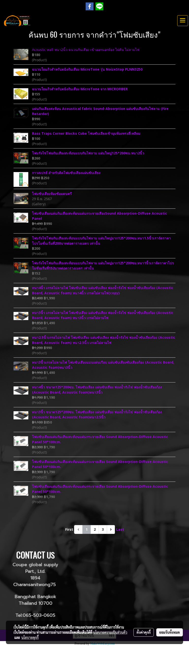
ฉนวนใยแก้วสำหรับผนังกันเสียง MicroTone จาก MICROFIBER (80, 89)
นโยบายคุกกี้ (30, 637)
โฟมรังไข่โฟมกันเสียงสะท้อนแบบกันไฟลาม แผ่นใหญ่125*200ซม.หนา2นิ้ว (88, 153)
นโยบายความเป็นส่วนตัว (110, 632)
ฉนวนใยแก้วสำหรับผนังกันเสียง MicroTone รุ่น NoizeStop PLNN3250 (87, 69)
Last (120, 529)
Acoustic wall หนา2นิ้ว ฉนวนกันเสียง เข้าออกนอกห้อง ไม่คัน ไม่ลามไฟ (85, 49)
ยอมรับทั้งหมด (169, 632)
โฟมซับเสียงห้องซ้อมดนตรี (52, 193)
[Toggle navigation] (182, 20)
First (69, 529)
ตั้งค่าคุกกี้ (144, 632)
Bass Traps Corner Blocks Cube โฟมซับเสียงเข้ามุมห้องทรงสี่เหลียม (86, 133)
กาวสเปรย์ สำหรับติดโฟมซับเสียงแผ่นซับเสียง (66, 172)
